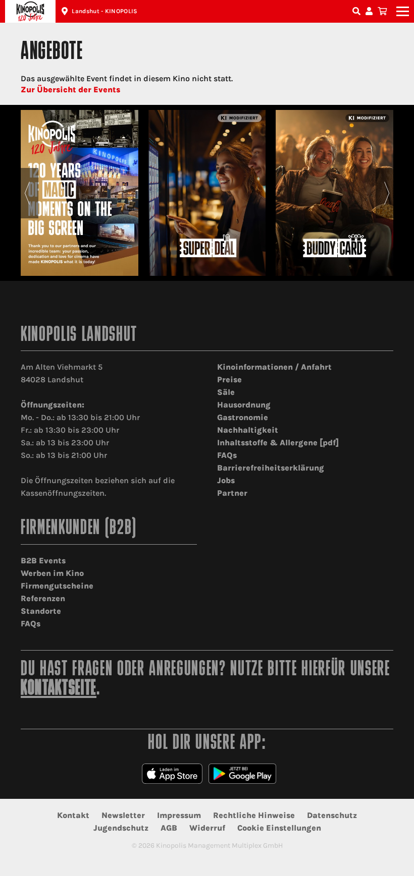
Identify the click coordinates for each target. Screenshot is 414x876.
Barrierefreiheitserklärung (270, 468)
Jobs (226, 480)
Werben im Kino (52, 573)
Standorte (41, 611)
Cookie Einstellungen (279, 828)
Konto (371, 11)
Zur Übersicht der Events (70, 89)
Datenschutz (332, 815)
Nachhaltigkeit (247, 430)
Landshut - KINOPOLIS (104, 11)
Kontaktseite (58, 689)
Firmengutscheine (57, 586)
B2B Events (43, 560)
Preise (229, 379)
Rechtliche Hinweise (254, 815)
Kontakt (73, 815)
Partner (232, 493)
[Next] (387, 193)
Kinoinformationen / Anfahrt (274, 367)
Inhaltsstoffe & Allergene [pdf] (278, 442)
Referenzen (43, 598)
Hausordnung (244, 405)
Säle (226, 392)
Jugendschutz (120, 828)
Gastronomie (242, 417)
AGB (169, 828)
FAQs (227, 455)
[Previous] (27, 193)
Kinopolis (30, 11)
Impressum (179, 815)
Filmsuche (357, 11)
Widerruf (207, 828)
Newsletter (123, 815)
